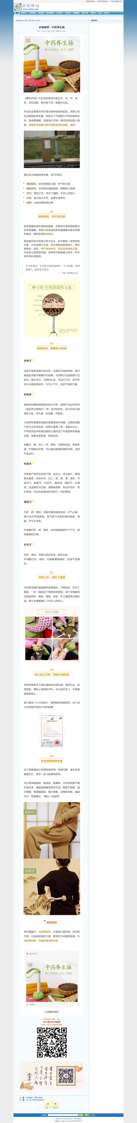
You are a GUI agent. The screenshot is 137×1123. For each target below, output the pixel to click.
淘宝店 (106, 13)
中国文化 (68, 13)
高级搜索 (93, 1115)
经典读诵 (33, 13)
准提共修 (41, 13)
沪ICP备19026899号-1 (76, 1121)
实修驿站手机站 (90, 1)
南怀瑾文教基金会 (103, 1)
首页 (17, 13)
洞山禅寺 (60, 13)
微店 (100, 13)
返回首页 (55, 1107)
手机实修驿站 (78, 1118)
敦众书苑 (85, 13)
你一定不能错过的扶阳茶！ (36, 1100)
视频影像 (76, 13)
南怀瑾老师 (50, 13)
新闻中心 (24, 13)
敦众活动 (37, 20)
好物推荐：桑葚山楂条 (34, 1097)
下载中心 (93, 13)
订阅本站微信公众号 (116, 1)
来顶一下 (47, 1107)
